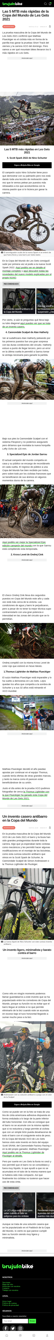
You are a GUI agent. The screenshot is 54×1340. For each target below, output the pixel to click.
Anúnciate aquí (27, 58)
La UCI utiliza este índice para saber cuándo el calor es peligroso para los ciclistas (18, 1213)
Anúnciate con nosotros (11, 1286)
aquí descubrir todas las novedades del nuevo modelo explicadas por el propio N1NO (27, 274)
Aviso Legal (6, 1301)
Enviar (32, 1321)
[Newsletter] (50, 4)
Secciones (6, 1282)
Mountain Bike (9, 26)
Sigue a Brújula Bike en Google (27, 165)
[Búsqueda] (45, 4)
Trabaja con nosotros (10, 1290)
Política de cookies (9, 1303)
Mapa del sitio (7, 1284)
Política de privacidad (10, 1305)
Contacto (5, 1288)
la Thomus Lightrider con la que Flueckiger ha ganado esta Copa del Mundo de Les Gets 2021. (25, 795)
